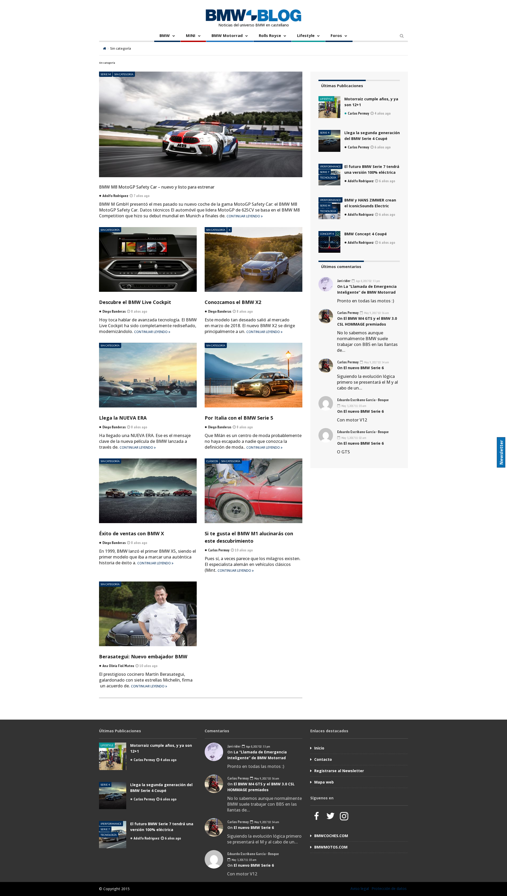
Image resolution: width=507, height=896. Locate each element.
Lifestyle (305, 35)
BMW (164, 35)
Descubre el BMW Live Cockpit (135, 302)
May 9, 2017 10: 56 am (376, 313)
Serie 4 (324, 132)
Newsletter (501, 452)
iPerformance (330, 166)
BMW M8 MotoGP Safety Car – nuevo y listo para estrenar (156, 187)
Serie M (106, 74)
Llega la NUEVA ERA (123, 418)
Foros (336, 35)
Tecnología (328, 177)
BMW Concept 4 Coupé (365, 233)
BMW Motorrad (227, 35)
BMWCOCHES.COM (331, 835)
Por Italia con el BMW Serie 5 (239, 418)
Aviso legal (359, 888)
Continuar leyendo (244, 216)
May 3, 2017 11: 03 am (353, 406)
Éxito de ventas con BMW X (131, 533)
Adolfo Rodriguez (361, 181)
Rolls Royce (270, 35)
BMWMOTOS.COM (331, 847)
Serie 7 (324, 171)
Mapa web (324, 782)
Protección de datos (389, 888)
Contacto (323, 759)
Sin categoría (123, 74)
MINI (190, 35)
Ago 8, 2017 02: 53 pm (367, 281)
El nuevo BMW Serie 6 (364, 367)
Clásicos (212, 461)
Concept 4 (327, 233)
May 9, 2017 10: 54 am (376, 362)
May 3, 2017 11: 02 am (353, 438)
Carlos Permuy (358, 113)
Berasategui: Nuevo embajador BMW (143, 656)
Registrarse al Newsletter (339, 770)
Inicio (319, 747)
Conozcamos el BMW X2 (233, 302)
